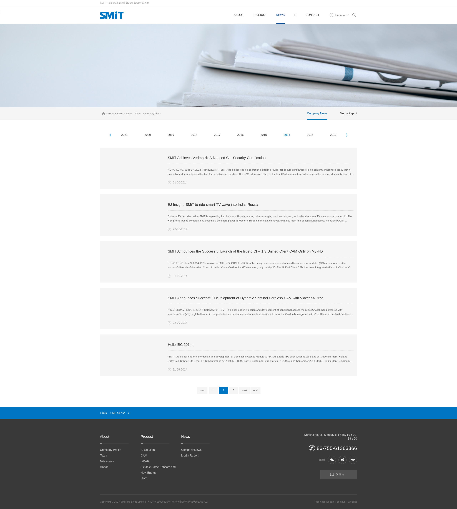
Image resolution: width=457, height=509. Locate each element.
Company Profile (110, 449)
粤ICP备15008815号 (158, 501)
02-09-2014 (180, 322)
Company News (152, 113)
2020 (147, 134)
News (138, 113)
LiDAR (145, 461)
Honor (104, 466)
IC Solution (148, 449)
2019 (171, 134)
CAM (144, 455)
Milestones (107, 461)
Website (352, 501)
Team (103, 455)
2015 (263, 134)
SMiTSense (117, 413)
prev (202, 390)
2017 (217, 134)
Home (129, 113)
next (244, 390)
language (340, 15)
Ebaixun (341, 501)
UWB (144, 478)
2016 (240, 134)
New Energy (148, 472)
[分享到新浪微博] (342, 460)
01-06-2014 (180, 182)
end (255, 390)
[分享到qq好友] (353, 460)
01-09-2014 (180, 276)
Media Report (348, 113)
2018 (194, 134)
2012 (333, 134)
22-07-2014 (180, 229)
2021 (124, 134)
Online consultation (332, 476)
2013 (310, 134)
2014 (287, 134)
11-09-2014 (180, 369)
